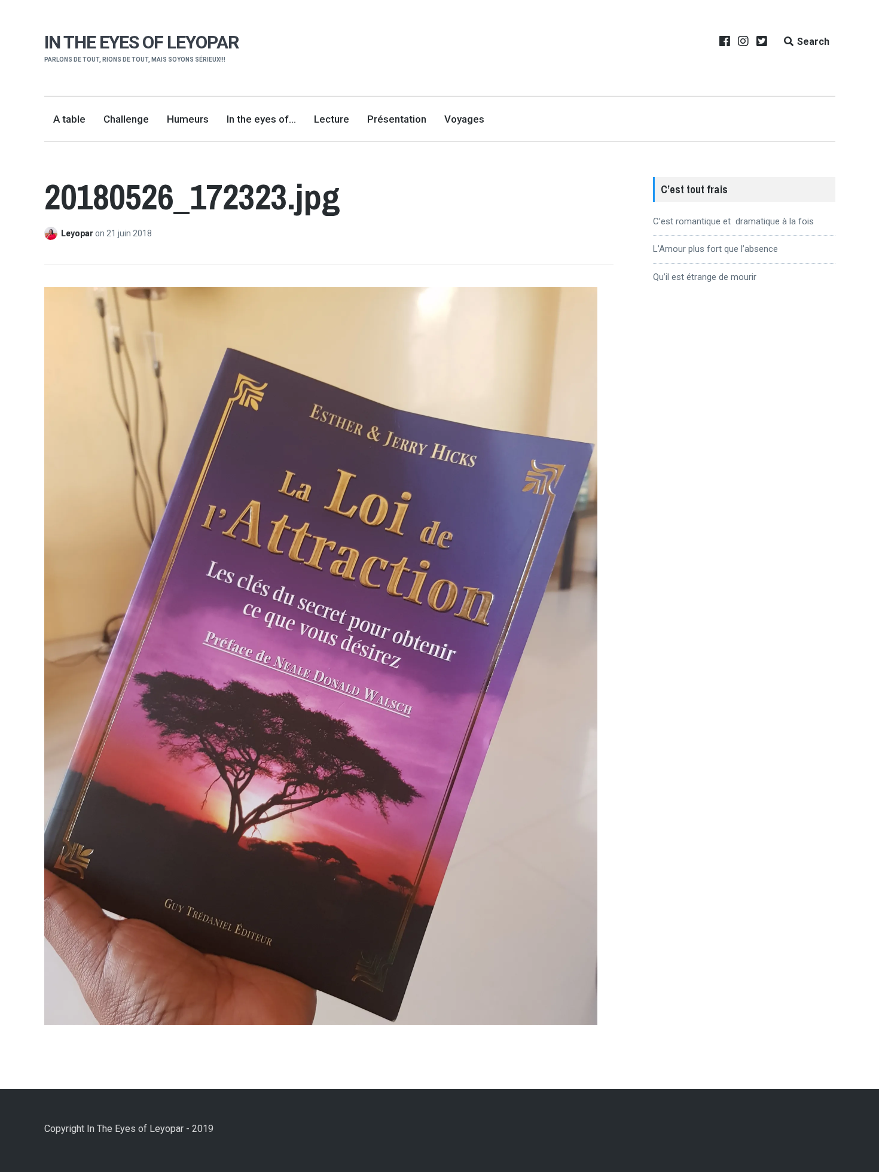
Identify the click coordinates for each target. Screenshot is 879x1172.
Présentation (396, 119)
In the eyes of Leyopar (141, 42)
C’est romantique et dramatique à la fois (733, 221)
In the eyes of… (261, 119)
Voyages (464, 119)
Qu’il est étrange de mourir (704, 277)
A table (69, 119)
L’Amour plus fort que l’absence (715, 248)
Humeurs (188, 119)
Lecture (331, 119)
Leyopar (78, 233)
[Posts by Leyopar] (52, 233)
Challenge (126, 119)
